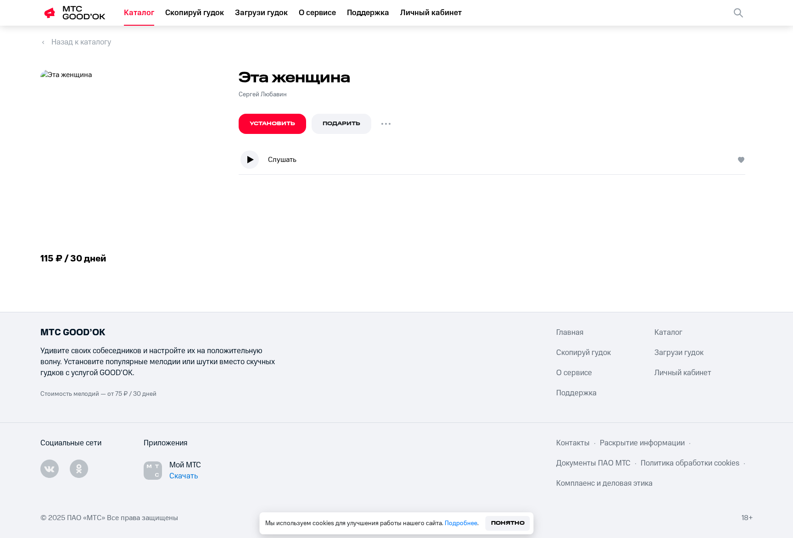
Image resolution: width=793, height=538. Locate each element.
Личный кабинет (431, 12)
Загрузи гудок (261, 12)
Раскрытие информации (642, 443)
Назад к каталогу (81, 42)
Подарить (341, 124)
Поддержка (368, 12)
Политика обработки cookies (690, 463)
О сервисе (317, 12)
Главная (569, 332)
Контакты (573, 443)
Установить (272, 124)
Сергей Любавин (263, 94)
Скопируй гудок (194, 12)
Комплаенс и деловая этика (604, 483)
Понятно (508, 523)
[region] (496, 162)
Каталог (139, 12)
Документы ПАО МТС (593, 463)
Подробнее (461, 523)
